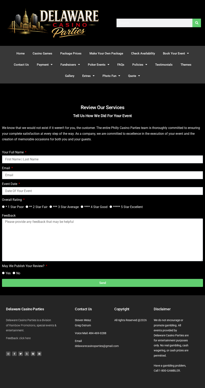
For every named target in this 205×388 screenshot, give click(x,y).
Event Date (10, 184)
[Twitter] (20, 354)
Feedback (9, 215)
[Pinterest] (33, 354)
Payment (43, 64)
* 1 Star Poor (15, 207)
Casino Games (42, 53)
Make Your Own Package (106, 53)
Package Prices (70, 53)
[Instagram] (8, 354)
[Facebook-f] (14, 354)
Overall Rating (12, 200)
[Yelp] (27, 354)
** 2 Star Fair (38, 207)
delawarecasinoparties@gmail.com (97, 346)
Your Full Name (13, 152)
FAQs (120, 64)
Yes (8, 273)
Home (20, 53)
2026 (143, 320)
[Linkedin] (39, 354)
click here (25, 338)
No (18, 273)
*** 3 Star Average (66, 207)
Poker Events (97, 64)
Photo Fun (109, 76)
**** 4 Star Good (96, 207)
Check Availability (143, 53)
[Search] (196, 23)
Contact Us (21, 64)
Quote (132, 76)
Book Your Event (174, 53)
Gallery (69, 76)
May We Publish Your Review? (23, 266)
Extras (86, 76)
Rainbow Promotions (22, 325)
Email (6, 168)
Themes (186, 64)
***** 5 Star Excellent (128, 207)
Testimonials (164, 64)
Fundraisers (68, 64)
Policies (137, 64)
